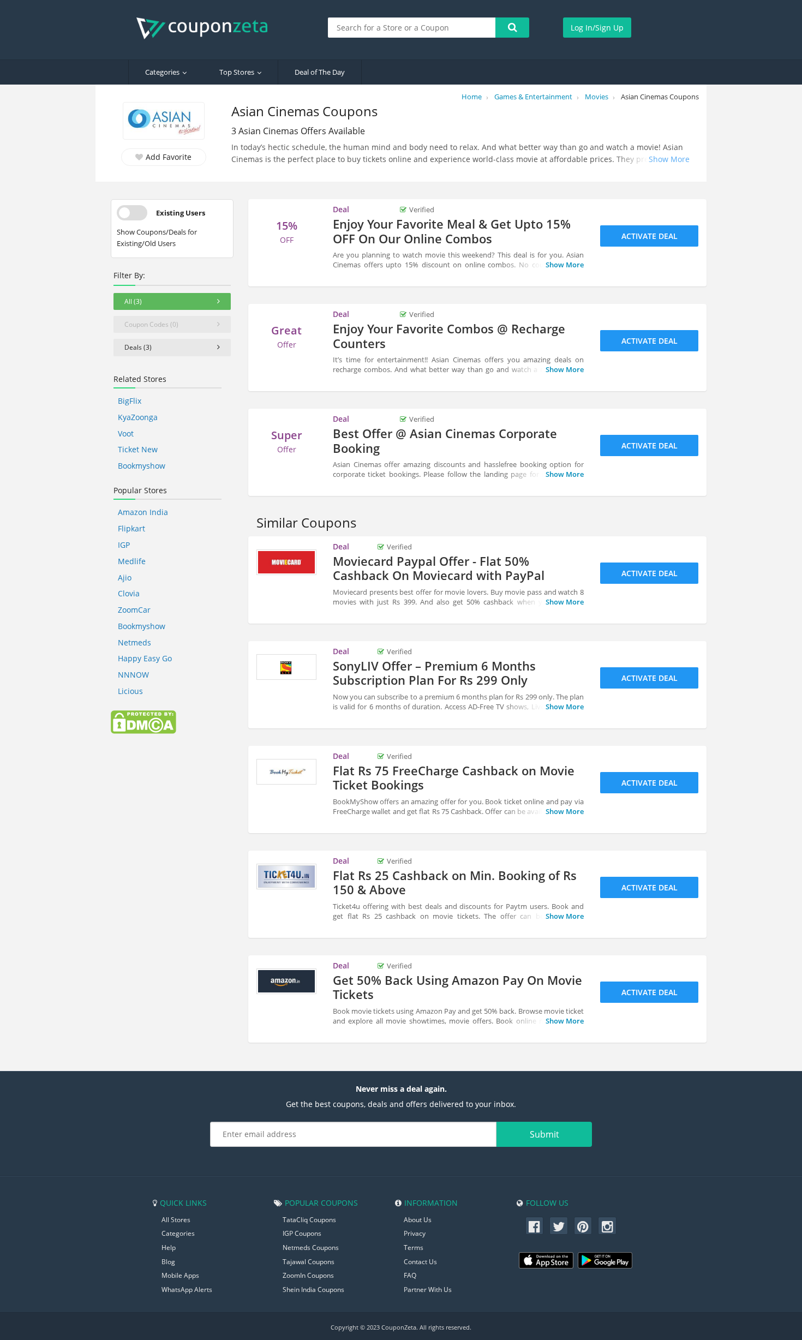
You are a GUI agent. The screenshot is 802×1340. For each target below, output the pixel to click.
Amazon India (143, 512)
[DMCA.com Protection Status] (143, 721)
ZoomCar (134, 610)
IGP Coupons (302, 1233)
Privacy (415, 1233)
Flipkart (131, 528)
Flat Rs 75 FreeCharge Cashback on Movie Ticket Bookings (453, 777)
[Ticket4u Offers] (286, 877)
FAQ (410, 1275)
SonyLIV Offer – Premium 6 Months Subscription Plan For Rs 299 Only (434, 672)
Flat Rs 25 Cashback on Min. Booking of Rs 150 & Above (455, 882)
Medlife (132, 561)
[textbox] (412, 27)
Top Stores (236, 72)
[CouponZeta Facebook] (534, 1226)
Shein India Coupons (313, 1289)
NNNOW (133, 674)
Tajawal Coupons (308, 1261)
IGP (124, 545)
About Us (418, 1219)
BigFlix (129, 401)
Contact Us (420, 1261)
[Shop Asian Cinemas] (164, 122)
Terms (413, 1247)
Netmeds (134, 642)
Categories (162, 72)
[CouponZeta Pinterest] (583, 1226)
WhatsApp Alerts (186, 1289)
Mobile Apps (180, 1275)
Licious (130, 691)
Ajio (124, 577)
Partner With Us (428, 1289)
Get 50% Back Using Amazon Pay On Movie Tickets (457, 987)
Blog (168, 1261)
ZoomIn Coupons (308, 1275)
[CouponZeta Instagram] (607, 1226)
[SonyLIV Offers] (286, 667)
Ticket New (138, 449)
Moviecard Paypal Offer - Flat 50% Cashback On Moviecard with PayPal (438, 568)
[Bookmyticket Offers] (286, 772)
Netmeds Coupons (311, 1247)
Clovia (129, 593)
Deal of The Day (320, 72)
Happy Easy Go (145, 658)
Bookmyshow (141, 465)
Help (168, 1247)
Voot (126, 433)
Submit (544, 1134)
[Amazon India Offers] (286, 981)
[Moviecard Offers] (286, 562)
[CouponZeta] (207, 28)
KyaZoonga (138, 417)
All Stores (175, 1219)
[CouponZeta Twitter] (558, 1226)
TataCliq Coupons (309, 1219)
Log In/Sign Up (597, 27)
